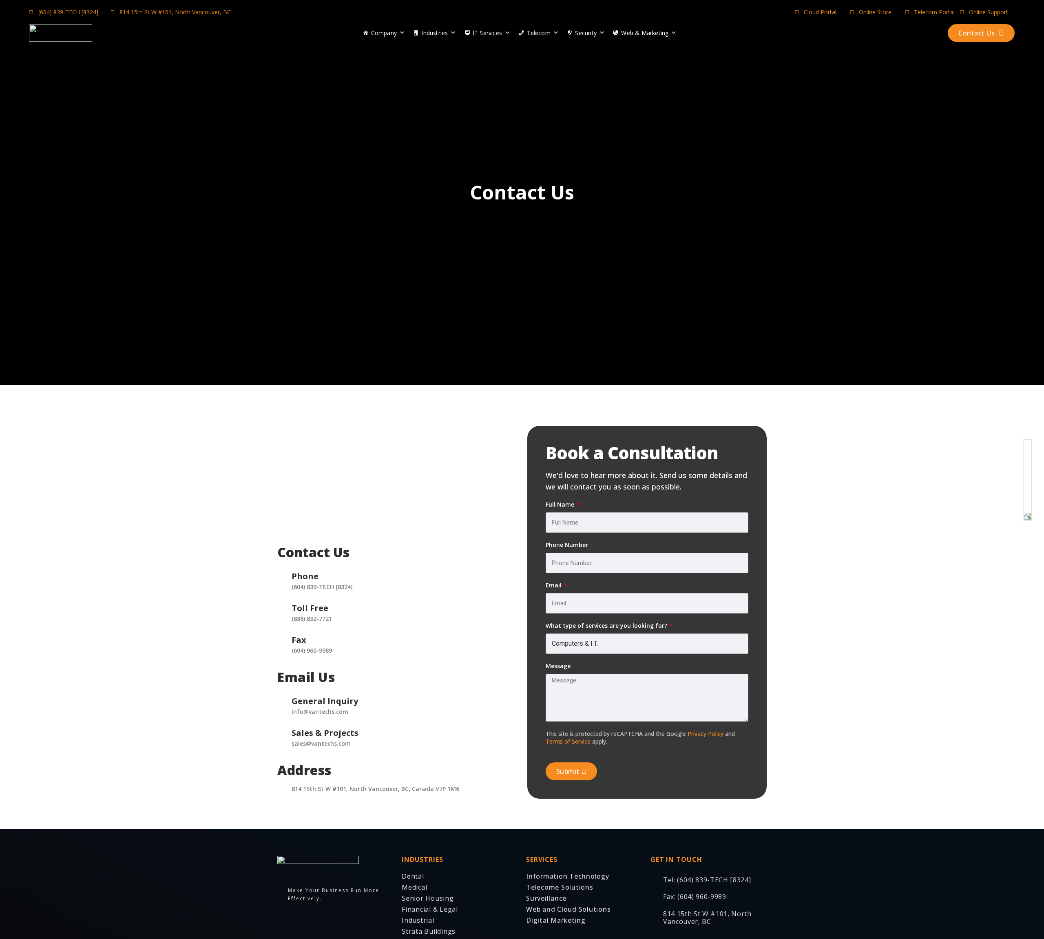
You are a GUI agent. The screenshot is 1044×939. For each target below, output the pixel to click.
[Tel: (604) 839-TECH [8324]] (653, 877)
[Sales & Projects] (281, 728)
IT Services (487, 33)
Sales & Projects (325, 732)
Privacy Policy (705, 733)
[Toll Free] (281, 603)
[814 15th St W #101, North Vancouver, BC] (653, 915)
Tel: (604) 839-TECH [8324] (707, 879)
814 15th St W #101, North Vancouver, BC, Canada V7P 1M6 (375, 789)
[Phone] (281, 571)
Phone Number (568, 545)
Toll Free (310, 607)
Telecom (539, 33)
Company (384, 33)
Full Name (561, 504)
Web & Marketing (644, 33)
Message (558, 666)
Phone (305, 576)
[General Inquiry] (281, 696)
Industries (434, 33)
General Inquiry (325, 700)
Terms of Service (568, 741)
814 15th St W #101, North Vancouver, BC (707, 917)
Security (586, 33)
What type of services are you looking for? (607, 625)
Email (554, 585)
